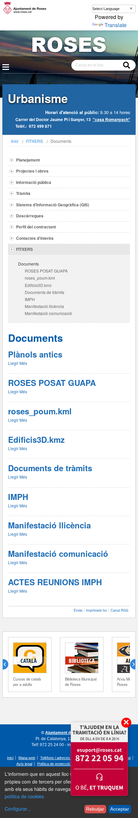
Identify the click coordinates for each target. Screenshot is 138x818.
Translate (116, 25)
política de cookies (24, 796)
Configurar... (18, 808)
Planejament (28, 160)
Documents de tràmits (44, 292)
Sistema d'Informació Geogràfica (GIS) (52, 205)
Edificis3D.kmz (38, 285)
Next (130, 664)
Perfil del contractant (36, 227)
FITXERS (34, 141)
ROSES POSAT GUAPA (46, 271)
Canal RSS (119, 610)
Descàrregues (30, 216)
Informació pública (33, 182)
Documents (28, 264)
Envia (78, 610)
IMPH (30, 299)
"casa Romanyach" (111, 119)
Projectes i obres (32, 171)
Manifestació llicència (44, 306)
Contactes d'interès (35, 238)
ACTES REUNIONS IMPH (55, 582)
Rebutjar (95, 809)
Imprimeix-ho (96, 610)
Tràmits (23, 193)
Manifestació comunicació (48, 313)
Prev (8, 664)
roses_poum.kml (40, 278)
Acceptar (119, 809)
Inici (14, 141)
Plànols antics (35, 354)
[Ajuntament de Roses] (69, 46)
